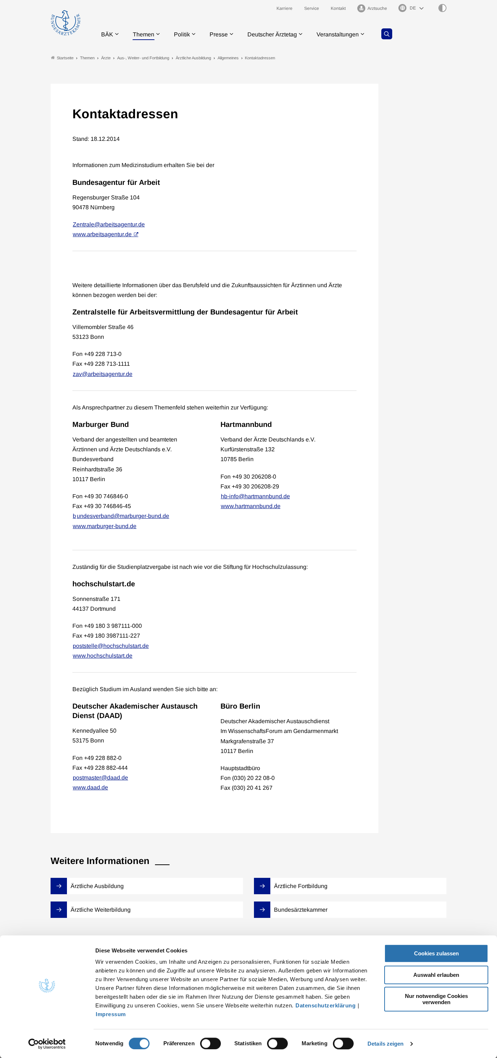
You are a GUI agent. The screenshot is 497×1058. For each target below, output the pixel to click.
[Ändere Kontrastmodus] (442, 8)
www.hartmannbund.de (251, 506)
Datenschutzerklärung (325, 1005)
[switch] (210, 1043)
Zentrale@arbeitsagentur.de (109, 224)
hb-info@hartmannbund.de (255, 496)
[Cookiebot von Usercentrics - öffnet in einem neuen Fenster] (47, 1043)
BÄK (107, 34)
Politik (182, 34)
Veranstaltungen (338, 34)
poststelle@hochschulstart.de (111, 646)
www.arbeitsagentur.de (102, 234)
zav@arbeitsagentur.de (102, 374)
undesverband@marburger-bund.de (123, 516)
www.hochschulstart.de (102, 656)
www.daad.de (90, 787)
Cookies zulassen (436, 953)
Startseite (65, 58)
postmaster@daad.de (100, 777)
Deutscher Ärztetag (272, 34)
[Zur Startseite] (66, 22)
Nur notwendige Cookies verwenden (436, 999)
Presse (219, 34)
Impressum (111, 1014)
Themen (143, 34)
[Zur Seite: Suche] (386, 33)
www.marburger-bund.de (104, 526)
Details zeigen (385, 1044)
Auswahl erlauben (436, 975)
